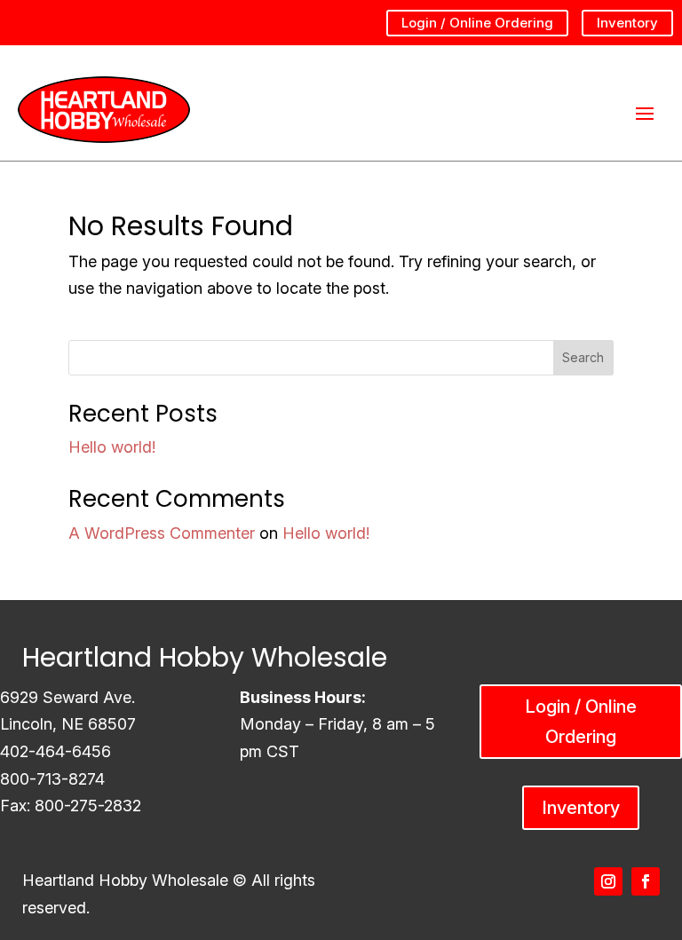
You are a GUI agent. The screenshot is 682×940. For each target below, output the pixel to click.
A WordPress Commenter (161, 533)
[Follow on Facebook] (645, 881)
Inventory (627, 22)
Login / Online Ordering (477, 22)
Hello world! (111, 447)
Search (583, 357)
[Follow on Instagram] (608, 881)
